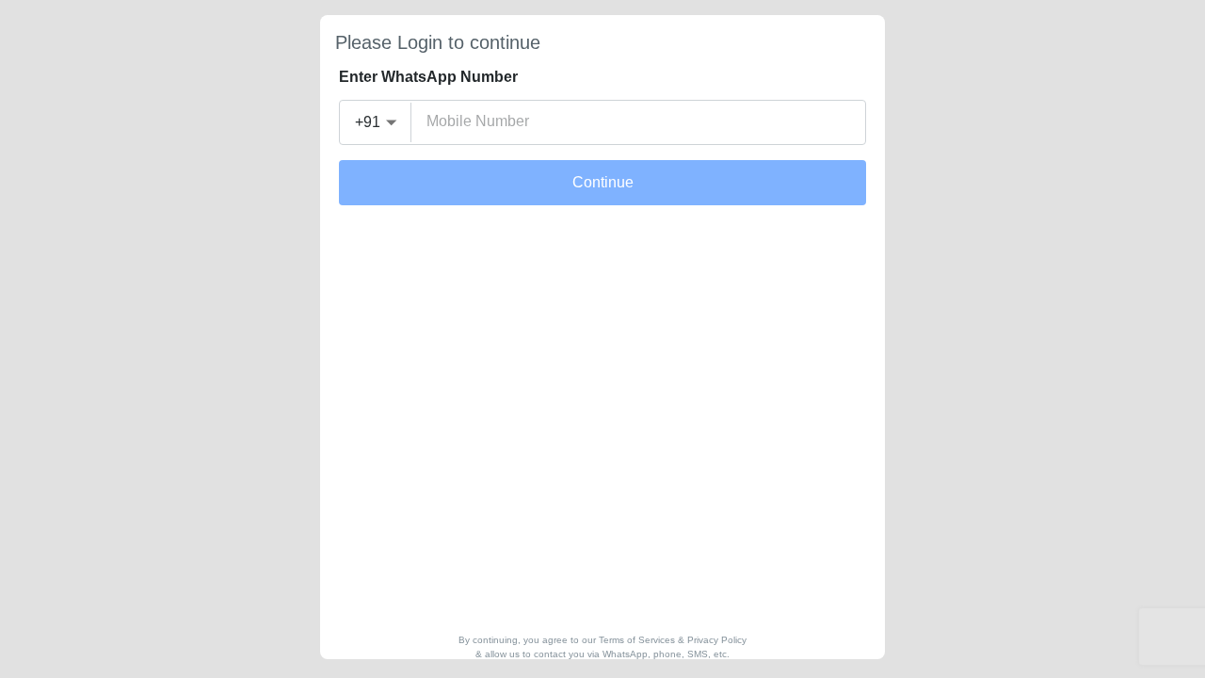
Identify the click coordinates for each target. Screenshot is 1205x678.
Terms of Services (637, 640)
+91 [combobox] (367, 122)
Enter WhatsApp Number (428, 77)
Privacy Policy (717, 640)
